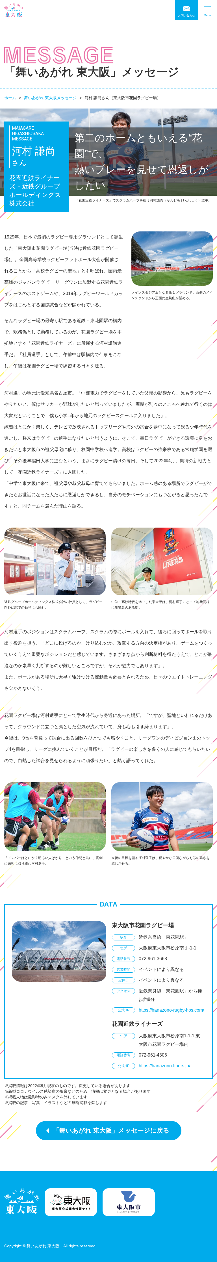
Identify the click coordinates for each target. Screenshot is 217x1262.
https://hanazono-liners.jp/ (164, 1065)
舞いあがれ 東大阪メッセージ (50, 98)
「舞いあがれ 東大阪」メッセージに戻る (111, 1130)
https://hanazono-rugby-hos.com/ (171, 1010)
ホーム (10, 98)
